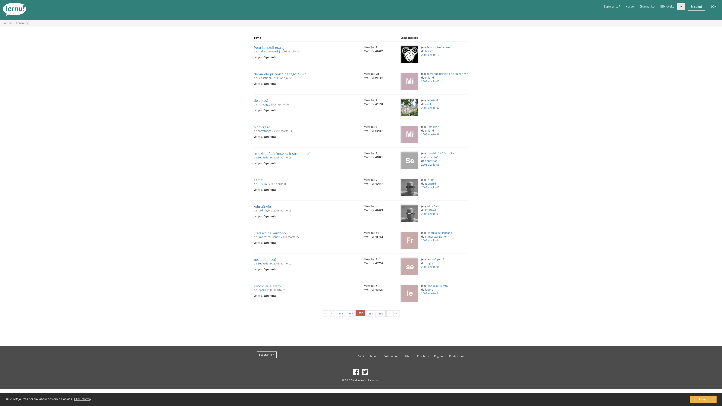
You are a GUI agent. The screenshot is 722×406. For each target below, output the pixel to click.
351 (371, 313)
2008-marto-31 (430, 293)
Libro (408, 356)
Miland (429, 77)
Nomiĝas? (262, 127)
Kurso (630, 6)
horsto (429, 51)
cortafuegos (265, 131)
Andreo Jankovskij (269, 51)
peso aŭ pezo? (265, 259)
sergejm (430, 263)
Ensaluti (696, 7)
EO (712, 6)
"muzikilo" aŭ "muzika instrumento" (282, 153)
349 (351, 313)
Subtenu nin (391, 356)
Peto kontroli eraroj (269, 47)
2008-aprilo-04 (430, 240)
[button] (681, 6)
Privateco (422, 356)
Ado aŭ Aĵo (262, 206)
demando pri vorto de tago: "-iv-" (280, 74)
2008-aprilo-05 (430, 187)
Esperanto (266, 354)
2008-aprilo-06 (430, 164)
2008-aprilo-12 (430, 55)
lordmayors (265, 210)
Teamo (374, 356)
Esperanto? (612, 6)
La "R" (258, 180)
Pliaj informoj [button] (83, 399)
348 (340, 313)
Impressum (374, 379)
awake (429, 104)
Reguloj (439, 356)
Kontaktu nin (457, 356)
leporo (262, 290)
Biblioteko (667, 6)
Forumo (7, 23)
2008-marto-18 (430, 134)
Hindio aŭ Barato (267, 286)
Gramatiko (647, 6)
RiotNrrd (430, 183)
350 (361, 313)
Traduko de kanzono (270, 233)
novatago (263, 104)
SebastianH (265, 78)
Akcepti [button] (703, 399)
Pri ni (360, 356)
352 (381, 313)
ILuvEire (263, 184)
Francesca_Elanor (269, 237)
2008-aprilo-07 (430, 81)
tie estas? (261, 100)
